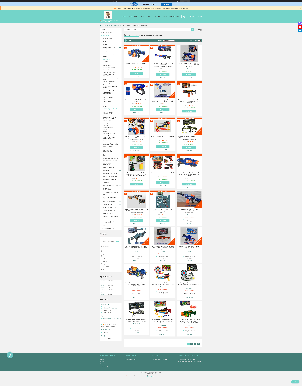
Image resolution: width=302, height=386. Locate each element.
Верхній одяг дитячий (108, 51)
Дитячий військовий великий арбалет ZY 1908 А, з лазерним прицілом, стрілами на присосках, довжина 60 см (189, 138)
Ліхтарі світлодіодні (108, 213)
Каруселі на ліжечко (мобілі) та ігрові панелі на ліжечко (110, 159)
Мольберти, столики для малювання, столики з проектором (109, 181)
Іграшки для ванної (108, 120)
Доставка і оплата (131, 359)
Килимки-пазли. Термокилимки (107, 163)
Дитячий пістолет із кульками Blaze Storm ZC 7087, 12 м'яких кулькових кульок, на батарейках (136, 284)
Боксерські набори (108, 127)
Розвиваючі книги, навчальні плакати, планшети (108, 93)
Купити (137, 73)
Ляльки (105, 106)
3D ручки (105, 61)
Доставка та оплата (161, 16)
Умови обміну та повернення (187, 359)
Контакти (102, 363)
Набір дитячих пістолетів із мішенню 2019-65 (162, 173)
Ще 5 (104, 269)
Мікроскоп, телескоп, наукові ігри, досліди (109, 134)
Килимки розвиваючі (108, 167)
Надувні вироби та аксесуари (110, 185)
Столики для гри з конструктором (108, 151)
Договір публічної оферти (160, 359)
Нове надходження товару (130, 16)
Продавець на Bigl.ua (151, 373)
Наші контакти (174, 16)
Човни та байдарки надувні (110, 176)
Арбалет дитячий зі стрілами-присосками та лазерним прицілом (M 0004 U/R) (136, 320)
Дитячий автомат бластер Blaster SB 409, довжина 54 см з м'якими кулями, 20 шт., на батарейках (189, 101)
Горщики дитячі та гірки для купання (110, 55)
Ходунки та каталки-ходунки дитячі (110, 217)
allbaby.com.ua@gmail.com (110, 308)
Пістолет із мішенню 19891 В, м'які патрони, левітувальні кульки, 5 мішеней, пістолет (163, 211)
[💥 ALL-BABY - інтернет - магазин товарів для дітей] (108, 14)
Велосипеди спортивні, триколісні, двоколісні (109, 48)
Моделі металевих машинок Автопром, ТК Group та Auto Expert (109, 117)
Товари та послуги (107, 25)
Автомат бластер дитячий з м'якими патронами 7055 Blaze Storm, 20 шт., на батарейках (189, 247)
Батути (104, 41)
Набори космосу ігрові (109, 140)
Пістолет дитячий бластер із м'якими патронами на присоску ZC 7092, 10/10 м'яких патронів (189, 65)
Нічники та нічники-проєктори (108, 75)
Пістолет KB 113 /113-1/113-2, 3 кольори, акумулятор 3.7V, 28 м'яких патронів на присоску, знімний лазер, (136, 138)
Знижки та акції (104, 366)
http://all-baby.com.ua (108, 306)
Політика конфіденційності (170, 375)
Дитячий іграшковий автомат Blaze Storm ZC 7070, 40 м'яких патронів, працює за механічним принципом (136, 211)
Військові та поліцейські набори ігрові (109, 137)
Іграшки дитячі (117, 25)
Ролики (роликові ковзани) (110, 201)
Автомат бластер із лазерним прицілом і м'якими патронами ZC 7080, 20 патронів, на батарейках (136, 247)
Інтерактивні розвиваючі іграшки (110, 86)
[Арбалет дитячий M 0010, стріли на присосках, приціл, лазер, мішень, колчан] (162, 272)
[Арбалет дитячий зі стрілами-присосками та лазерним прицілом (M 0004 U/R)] (136, 309)
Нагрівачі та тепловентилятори (108, 189)
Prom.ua (159, 372)
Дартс (105, 99)
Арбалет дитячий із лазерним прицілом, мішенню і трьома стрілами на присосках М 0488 (189, 284)
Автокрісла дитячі (107, 38)
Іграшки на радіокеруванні (110, 90)
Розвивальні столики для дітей (109, 197)
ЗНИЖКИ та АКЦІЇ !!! (106, 32)
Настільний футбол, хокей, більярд (110, 78)
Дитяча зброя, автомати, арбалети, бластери (110, 109)
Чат (296, 382)
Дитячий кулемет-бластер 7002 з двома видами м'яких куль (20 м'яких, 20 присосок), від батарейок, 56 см (189, 321)
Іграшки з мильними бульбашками (108, 64)
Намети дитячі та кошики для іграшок (110, 193)
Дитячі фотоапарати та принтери (109, 154)
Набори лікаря (107, 70)
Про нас (103, 225)
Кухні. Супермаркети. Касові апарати (109, 112)
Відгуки (102, 361)
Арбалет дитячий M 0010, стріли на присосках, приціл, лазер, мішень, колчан (163, 283)
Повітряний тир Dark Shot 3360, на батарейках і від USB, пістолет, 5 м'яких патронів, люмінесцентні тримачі (136, 174)
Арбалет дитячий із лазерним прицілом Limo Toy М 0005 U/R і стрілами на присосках (162, 321)
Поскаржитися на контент (156, 375)
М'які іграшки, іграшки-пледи (109, 130)
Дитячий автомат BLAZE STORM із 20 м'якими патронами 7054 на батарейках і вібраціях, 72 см (189, 211)
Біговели (105, 44)
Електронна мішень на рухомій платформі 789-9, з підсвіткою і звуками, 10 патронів (163, 100)
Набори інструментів (109, 67)
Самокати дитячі (107, 204)
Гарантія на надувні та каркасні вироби (190, 361)
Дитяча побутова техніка (110, 84)
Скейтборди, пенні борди (109, 207)
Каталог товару (145, 16)
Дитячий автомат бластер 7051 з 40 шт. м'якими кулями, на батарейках (136, 64)
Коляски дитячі (107, 170)
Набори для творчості (109, 81)
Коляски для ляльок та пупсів (110, 173)
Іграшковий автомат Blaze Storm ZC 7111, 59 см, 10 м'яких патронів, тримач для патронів (189, 174)
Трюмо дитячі (107, 101)
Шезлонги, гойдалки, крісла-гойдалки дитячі (110, 221)
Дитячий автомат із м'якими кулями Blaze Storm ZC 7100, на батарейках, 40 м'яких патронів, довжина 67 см (163, 247)
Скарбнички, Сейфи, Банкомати (108, 147)
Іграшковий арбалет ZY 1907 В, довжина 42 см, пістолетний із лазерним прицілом (162, 137)
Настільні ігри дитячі (108, 97)
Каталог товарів (105, 35)
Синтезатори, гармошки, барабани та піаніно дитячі (110, 143)
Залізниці (105, 125)
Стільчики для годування (109, 210)
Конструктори (107, 123)
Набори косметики (108, 104)
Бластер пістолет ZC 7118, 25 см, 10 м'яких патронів (136, 100)
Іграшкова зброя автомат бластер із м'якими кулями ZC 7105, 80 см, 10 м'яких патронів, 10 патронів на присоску (163, 65)
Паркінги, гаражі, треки (109, 72)
